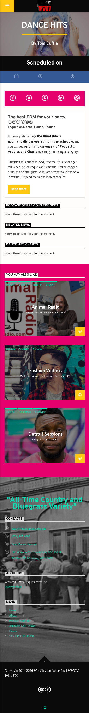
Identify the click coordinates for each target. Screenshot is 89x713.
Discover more (14, 587)
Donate (13, 631)
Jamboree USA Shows (22, 626)
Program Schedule (20, 620)
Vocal (50, 285)
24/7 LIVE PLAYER (21, 636)
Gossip (24, 285)
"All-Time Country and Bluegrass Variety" (44, 503)
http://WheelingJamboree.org (29, 528)
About (12, 615)
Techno (50, 127)
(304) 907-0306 (21, 536)
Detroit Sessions (45, 434)
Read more (18, 189)
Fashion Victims (45, 371)
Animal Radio (45, 308)
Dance (27, 127)
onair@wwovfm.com (24, 544)
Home (12, 610)
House (38, 127)
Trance (40, 412)
